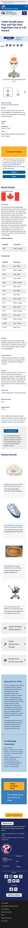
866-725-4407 (17, 159)
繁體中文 (10, 40)
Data (17, 861)
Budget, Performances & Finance (7, 859)
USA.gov (18, 866)
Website (14, 172)
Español (18, 40)
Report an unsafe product (14, 815)
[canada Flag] (10, 196)
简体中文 (19, 38)
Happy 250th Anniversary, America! (9, 8)
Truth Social (7, 755)
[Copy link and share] (14, 45)
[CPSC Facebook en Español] (11, 889)
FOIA (2, 915)
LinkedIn (18, 753)
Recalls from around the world (16, 660)
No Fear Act (4, 921)
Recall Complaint (11, 431)
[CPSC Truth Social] (18, 881)
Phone (14, 176)
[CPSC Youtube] (16, 876)
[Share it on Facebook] (7, 45)
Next (24, 92)
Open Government (6, 912)
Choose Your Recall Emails (14, 786)
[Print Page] (17, 45)
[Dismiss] (26, 6)
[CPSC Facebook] (7, 876)
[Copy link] (21, 45)
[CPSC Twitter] (21, 876)
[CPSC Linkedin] (10, 881)
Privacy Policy (5, 909)
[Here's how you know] (14, 2)
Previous (3, 92)
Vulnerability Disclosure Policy (9, 906)
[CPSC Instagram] (11, 876)
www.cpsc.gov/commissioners (9, 420)
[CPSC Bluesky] (14, 881)
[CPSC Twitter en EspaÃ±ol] (16, 889)
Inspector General (6, 918)
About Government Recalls (14, 644)
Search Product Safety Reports (15, 628)
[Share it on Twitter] (10, 45)
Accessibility (4, 903)
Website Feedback (14, 895)
